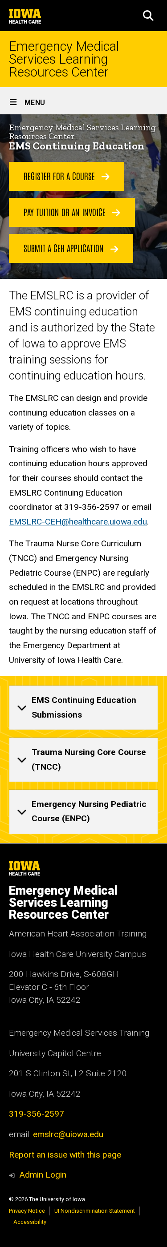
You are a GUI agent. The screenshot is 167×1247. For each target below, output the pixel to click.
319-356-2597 (36, 1114)
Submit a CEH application (65, 248)
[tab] (83, 708)
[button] (148, 15)
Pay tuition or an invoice (66, 212)
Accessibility (29, 1222)
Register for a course (60, 176)
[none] (83, 707)
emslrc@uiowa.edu (68, 1134)
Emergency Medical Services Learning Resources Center (64, 59)
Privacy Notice (27, 1210)
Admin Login (42, 1175)
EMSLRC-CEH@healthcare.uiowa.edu (78, 522)
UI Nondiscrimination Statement (94, 1210)
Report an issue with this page (65, 1155)
